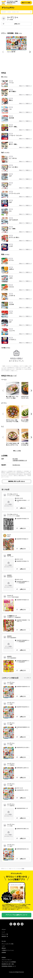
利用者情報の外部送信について (9, 966)
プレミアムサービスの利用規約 (9, 962)
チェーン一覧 (7, 868)
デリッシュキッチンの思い (8, 943)
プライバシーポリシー (7, 959)
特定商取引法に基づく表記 (8, 964)
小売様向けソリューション (8, 950)
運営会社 (4, 948)
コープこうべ (15, 868)
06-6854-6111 (16, 465)
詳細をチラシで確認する (24, 85)
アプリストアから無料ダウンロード (16, 915)
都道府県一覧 (5, 936)
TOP (2, 868)
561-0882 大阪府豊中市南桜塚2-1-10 (20, 459)
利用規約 (4, 957)
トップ (3, 932)
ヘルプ (3, 946)
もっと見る (26, 677)
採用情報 (4, 952)
